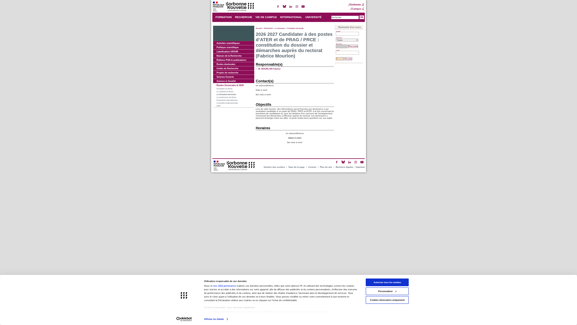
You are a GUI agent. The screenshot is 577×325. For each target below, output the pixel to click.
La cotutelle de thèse (225, 92)
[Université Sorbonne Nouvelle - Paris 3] (233, 7)
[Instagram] (297, 8)
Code (338, 50)
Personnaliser (385, 291)
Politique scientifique (228, 47)
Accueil (259, 28)
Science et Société (226, 81)
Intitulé (338, 31)
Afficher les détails (214, 319)
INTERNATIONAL (291, 17)
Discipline (339, 38)
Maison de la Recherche (229, 55)
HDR (219, 106)
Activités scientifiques (228, 43)
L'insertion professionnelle (227, 103)
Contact (312, 167)
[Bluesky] (284, 8)
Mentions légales (344, 167)
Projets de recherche (227, 72)
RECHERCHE (243, 17)
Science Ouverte (225, 77)
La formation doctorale (226, 94)
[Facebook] (278, 8)
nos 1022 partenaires (224, 286)
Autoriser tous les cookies (387, 282)
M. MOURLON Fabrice (269, 69)
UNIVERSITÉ (313, 17)
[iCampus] (356, 8)
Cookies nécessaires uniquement (387, 300)
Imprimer (360, 167)
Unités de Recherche (227, 68)
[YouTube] (303, 8)
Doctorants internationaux (227, 100)
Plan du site (326, 167)
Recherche (268, 28)
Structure (339, 44)
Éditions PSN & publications (231, 60)
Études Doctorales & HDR (230, 85)
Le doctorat (280, 28)
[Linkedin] (290, 8)
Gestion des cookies (274, 167)
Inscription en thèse (224, 89)
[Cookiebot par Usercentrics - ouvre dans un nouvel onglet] (184, 319)
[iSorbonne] (356, 4)
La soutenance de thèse (226, 97)
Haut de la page (296, 167)
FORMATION (223, 17)
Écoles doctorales (226, 64)
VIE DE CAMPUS (266, 17)
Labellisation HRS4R (227, 51)
